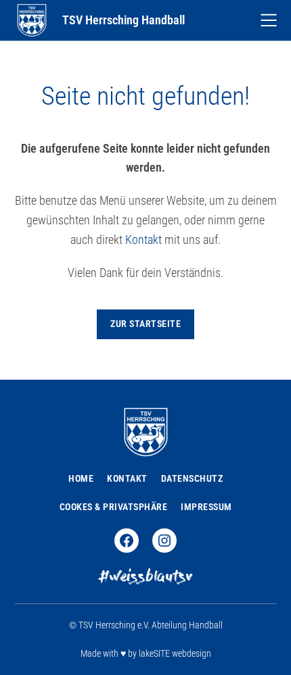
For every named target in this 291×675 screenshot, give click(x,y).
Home (80, 478)
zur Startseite (145, 323)
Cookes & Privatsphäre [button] (114, 506)
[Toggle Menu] (269, 20)
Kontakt (143, 239)
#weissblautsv (146, 578)
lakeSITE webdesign (175, 653)
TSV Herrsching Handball (123, 20)
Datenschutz (192, 478)
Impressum (206, 506)
